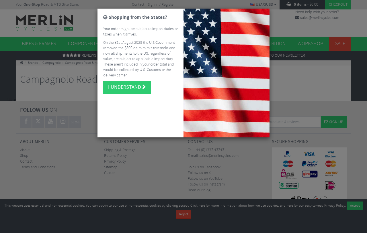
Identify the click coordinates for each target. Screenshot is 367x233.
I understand (125, 87)
